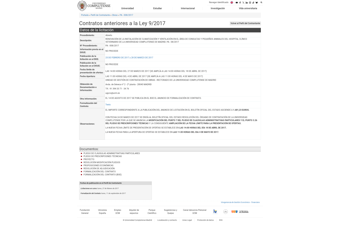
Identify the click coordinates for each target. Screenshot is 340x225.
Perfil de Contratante (100, 15)
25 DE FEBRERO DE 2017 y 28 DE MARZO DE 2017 (129, 57)
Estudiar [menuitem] (157, 8)
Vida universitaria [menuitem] (248, 8)
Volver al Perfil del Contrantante (245, 23)
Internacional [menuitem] (188, 8)
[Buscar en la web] (261, 2)
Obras (115, 15)
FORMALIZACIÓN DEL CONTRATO (100, 171)
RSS (220, 220)
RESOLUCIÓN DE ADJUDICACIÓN (99, 168)
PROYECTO (89, 159)
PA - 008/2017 (126, 15)
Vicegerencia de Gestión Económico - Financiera (240, 202)
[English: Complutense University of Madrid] (231, 2)
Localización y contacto (167, 220)
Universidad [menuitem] (127, 8)
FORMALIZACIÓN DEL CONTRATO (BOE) (103, 174)
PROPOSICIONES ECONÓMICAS (98, 165)
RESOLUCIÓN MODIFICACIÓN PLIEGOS (102, 162)
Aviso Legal (187, 220)
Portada (85, 15)
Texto (108, 104)
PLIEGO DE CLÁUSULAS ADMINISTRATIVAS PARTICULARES (112, 153)
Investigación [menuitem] (218, 8)
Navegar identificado (218, 2)
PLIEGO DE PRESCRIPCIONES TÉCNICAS (103, 156)
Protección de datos (205, 220)
